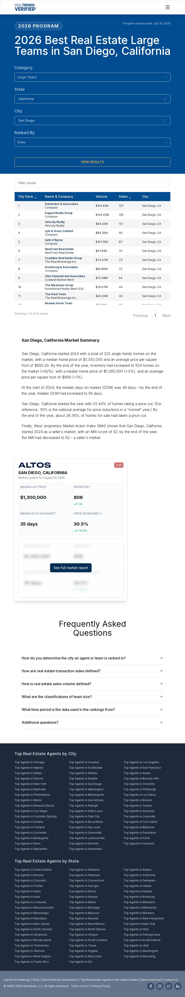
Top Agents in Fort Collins (140, 821)
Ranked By (24, 132)
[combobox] (92, 77)
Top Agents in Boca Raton (86, 821)
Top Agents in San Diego (85, 784)
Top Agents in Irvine (136, 838)
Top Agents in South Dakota (141, 940)
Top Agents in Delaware (139, 880)
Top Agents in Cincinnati (30, 832)
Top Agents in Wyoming (139, 956)
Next (166, 315)
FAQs (36, 979)
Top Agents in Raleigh (83, 805)
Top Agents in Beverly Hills (141, 778)
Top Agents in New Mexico (87, 923)
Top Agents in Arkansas (84, 875)
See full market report (71, 568)
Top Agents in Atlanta (83, 773)
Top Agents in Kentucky (139, 896)
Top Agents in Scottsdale (85, 767)
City (18, 111)
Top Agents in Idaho (27, 891)
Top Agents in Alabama (84, 869)
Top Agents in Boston (137, 800)
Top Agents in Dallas (28, 773)
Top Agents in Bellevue (138, 827)
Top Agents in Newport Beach (34, 805)
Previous (140, 315)
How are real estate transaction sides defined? (61, 671)
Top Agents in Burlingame (31, 838)
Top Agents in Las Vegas (30, 811)
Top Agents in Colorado (30, 880)
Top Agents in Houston (84, 762)
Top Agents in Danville (84, 843)
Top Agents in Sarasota (138, 811)
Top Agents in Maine (82, 902)
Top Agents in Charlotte (139, 784)
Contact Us (170, 979)
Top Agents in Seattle (83, 778)
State (19, 89)
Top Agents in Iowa (27, 896)
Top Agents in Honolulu (138, 843)
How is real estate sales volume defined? (56, 684)
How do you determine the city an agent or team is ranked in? (74, 658)
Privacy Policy (101, 986)
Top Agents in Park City (84, 816)
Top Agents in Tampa (137, 805)
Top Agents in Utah (136, 945)
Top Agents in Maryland (139, 902)
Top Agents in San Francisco (142, 767)
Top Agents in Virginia (83, 951)
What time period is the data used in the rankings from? (68, 709)
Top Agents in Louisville (139, 816)
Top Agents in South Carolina (88, 940)
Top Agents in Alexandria (85, 849)
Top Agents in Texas (82, 945)
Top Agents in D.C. (81, 961)
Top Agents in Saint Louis (85, 811)
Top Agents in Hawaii (137, 886)
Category (23, 67)
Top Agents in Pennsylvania (141, 934)
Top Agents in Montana (138, 913)
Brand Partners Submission (60, 979)
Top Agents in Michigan (84, 907)
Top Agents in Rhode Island (32, 940)
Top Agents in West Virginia (32, 956)
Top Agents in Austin (137, 773)
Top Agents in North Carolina (33, 929)
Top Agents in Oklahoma (30, 934)
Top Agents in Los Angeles (141, 762)
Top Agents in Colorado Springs (35, 816)
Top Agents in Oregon (83, 934)
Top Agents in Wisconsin (85, 956)
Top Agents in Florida (28, 886)
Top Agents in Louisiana (30, 902)
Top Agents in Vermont (29, 951)
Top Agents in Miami (28, 800)
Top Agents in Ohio (136, 929)
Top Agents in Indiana (137, 891)
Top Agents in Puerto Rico (31, 961)
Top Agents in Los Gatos (139, 794)
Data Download (151, 979)
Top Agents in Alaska (137, 869)
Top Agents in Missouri (84, 913)
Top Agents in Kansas (83, 896)
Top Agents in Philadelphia (32, 794)
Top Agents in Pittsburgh (139, 789)
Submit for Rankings (17, 979)
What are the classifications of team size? (57, 696)
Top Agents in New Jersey (32, 923)
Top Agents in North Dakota (87, 929)
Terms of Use (80, 986)
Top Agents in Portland (29, 827)
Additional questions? (40, 722)
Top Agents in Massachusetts (34, 907)
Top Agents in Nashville (30, 789)
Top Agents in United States (33, 869)
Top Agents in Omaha (28, 821)
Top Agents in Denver (28, 778)
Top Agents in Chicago (29, 762)
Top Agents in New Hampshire (143, 918)
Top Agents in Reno (27, 843)
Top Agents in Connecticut (86, 880)
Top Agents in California (139, 875)
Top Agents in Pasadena (139, 832)
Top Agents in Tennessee (31, 945)
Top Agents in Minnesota (140, 907)
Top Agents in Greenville (85, 832)
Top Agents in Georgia (84, 886)
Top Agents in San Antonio (86, 800)
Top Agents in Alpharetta (30, 849)
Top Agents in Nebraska (30, 918)
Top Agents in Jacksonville (87, 838)
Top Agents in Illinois (82, 891)
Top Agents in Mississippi (31, 913)
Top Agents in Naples (28, 767)
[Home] (25, 7)
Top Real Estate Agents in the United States (109, 979)
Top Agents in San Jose (84, 827)
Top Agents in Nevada (83, 918)
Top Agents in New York (30, 784)
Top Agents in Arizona (29, 875)
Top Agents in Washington (86, 789)
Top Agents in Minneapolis (86, 794)
